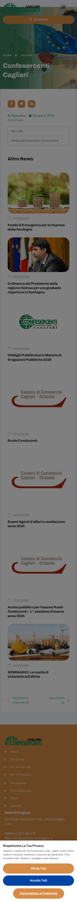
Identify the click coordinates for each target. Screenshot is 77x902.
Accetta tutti (38, 880)
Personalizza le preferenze (38, 893)
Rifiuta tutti (38, 868)
